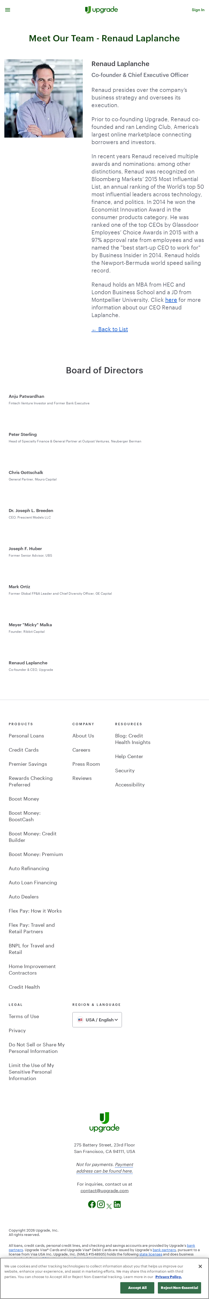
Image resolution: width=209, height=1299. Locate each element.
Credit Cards (24, 749)
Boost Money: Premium (36, 853)
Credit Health (24, 986)
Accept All (137, 1287)
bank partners (164, 1249)
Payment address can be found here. (104, 1167)
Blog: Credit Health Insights (132, 738)
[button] (7, 10)
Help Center (129, 755)
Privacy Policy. (168, 1277)
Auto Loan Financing (33, 881)
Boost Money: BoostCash (25, 815)
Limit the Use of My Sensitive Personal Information (31, 1071)
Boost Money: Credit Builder (33, 835)
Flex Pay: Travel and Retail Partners (32, 927)
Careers (81, 749)
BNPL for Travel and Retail (31, 947)
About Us (83, 734)
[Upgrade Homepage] (101, 9)
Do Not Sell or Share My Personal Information (37, 1046)
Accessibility (130, 783)
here (171, 298)
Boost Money (24, 798)
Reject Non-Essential (179, 1287)
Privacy (17, 1029)
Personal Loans (26, 734)
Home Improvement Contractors (32, 968)
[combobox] (97, 1019)
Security (125, 769)
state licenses (150, 1253)
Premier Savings (28, 763)
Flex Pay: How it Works (35, 910)
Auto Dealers (24, 895)
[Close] (200, 1266)
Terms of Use (24, 1015)
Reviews (82, 777)
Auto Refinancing (29, 867)
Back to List (113, 328)
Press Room (86, 763)
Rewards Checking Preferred (31, 780)
